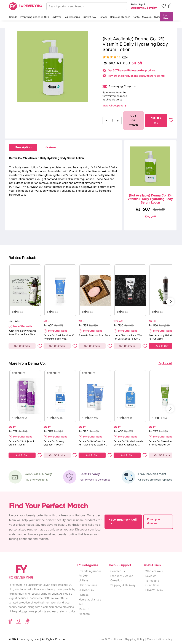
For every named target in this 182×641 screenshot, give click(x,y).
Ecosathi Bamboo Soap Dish (94, 335)
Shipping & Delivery (123, 585)
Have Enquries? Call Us (123, 521)
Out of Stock (133, 120)
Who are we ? (154, 571)
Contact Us (117, 571)
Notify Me (156, 120)
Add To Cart (162, 345)
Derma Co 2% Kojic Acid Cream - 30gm (22, 443)
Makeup (147, 16)
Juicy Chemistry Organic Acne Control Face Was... (23, 332)
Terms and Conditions (152, 583)
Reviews (50, 147)
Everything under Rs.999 (34, 16)
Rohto (136, 16)
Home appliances (120, 16)
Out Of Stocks (22, 345)
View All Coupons (113, 106)
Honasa (103, 16)
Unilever (56, 16)
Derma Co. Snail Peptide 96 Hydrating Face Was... (59, 337)
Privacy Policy (154, 590)
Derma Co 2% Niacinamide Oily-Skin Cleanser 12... (128, 443)
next (170, 302)
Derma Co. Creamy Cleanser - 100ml (54, 443)
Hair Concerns (71, 16)
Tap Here (165, 17)
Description (23, 147)
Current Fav (89, 16)
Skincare (159, 16)
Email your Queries (154, 521)
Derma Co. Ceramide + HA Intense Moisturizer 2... (163, 443)
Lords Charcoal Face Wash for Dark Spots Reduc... (128, 337)
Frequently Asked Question (121, 578)
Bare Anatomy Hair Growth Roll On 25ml (164, 337)
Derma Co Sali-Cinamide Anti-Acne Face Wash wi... (93, 443)
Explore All (165, 363)
